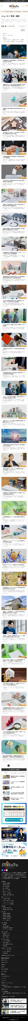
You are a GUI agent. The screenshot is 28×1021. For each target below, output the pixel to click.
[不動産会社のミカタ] (14, 6)
